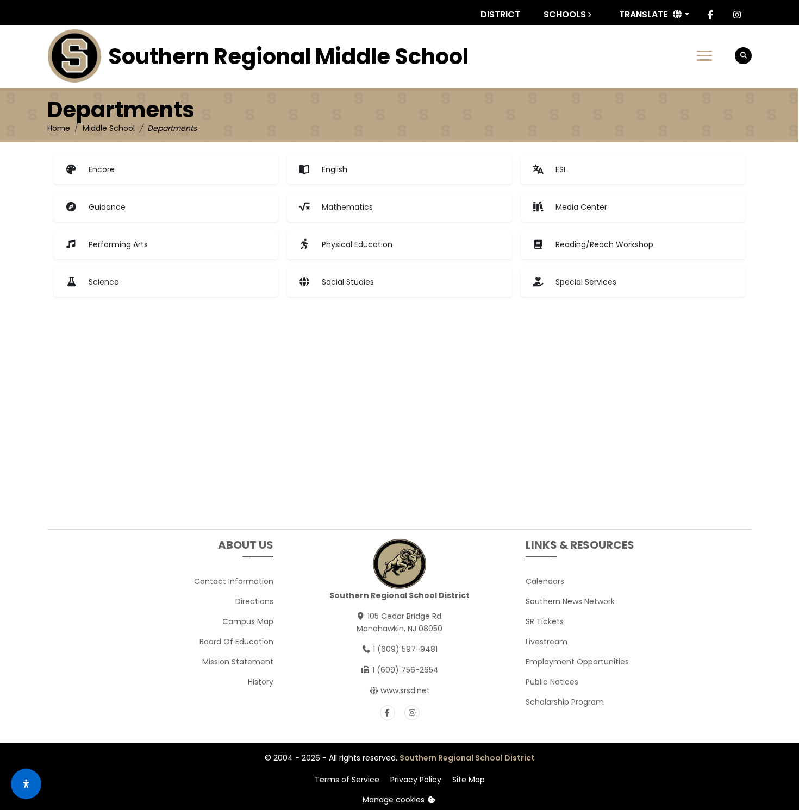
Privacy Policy (415, 779)
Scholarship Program (565, 701)
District (500, 14)
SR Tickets (545, 621)
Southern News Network (570, 601)
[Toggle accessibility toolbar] (26, 784)
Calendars (545, 581)
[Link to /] (74, 56)
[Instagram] (737, 14)
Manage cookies (395, 799)
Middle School (109, 128)
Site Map (468, 779)
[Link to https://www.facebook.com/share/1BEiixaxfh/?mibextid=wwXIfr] (387, 712)
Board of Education (236, 641)
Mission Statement (237, 661)
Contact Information (233, 581)
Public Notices (552, 681)
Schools (565, 14)
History (260, 681)
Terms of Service (347, 779)
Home (58, 128)
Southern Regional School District (467, 757)
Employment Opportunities (577, 661)
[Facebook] (710, 14)
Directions (254, 601)
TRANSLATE (643, 14)
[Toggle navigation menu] (704, 55)
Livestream (546, 641)
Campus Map (247, 621)
